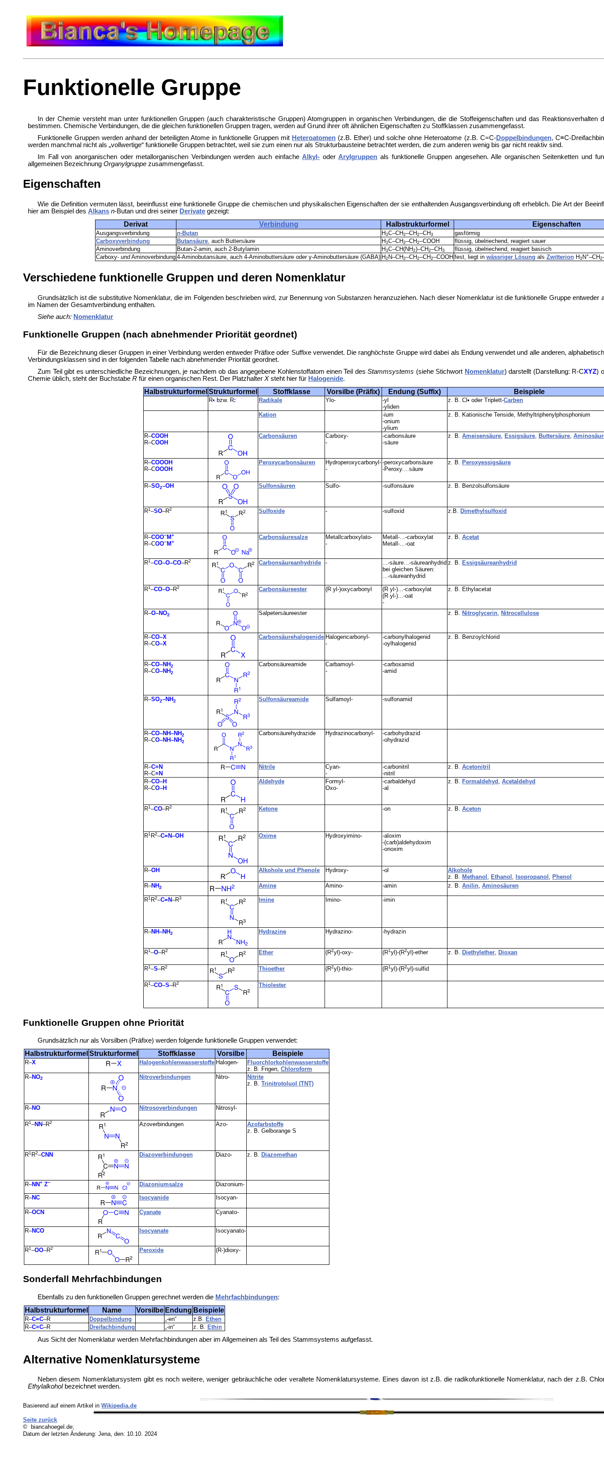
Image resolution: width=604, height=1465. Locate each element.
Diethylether (478, 952)
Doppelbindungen (523, 137)
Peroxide (151, 1250)
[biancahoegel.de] (155, 44)
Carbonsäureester (283, 589)
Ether (266, 952)
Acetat (470, 537)
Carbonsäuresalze (283, 537)
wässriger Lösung (510, 257)
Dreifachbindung (112, 1327)
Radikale (270, 400)
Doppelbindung (110, 1319)
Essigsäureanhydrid (489, 562)
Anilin (470, 885)
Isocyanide (154, 1197)
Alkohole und (278, 870)
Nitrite (255, 1077)
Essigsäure (520, 436)
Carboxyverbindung (123, 241)
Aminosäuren (500, 885)
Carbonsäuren (278, 436)
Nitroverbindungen (165, 1077)
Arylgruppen (357, 156)
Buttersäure (554, 436)
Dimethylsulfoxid (483, 511)
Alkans (98, 211)
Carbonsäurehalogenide (291, 637)
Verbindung (278, 224)
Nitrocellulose (520, 613)
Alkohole (460, 870)
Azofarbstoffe (265, 1124)
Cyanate (150, 1212)
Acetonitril (476, 766)
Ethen (214, 1319)
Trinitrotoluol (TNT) (287, 1083)
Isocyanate (153, 1230)
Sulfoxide (272, 511)
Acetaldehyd (518, 781)
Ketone (268, 808)
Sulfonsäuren (277, 485)
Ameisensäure (481, 436)
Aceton (471, 808)
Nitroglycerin (479, 613)
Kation (267, 414)
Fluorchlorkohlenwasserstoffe (288, 1062)
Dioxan (507, 952)
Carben (513, 400)
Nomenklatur (93, 316)
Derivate (192, 211)
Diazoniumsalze (161, 1184)
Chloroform (296, 1069)
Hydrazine (272, 931)
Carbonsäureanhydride (290, 562)
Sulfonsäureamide (284, 699)
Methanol (474, 876)
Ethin (214, 1327)
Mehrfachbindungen (246, 1297)
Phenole (308, 870)
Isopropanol (532, 876)
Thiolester (272, 985)
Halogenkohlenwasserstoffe (176, 1062)
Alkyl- (311, 156)
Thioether (272, 968)
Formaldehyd (480, 781)
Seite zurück (40, 1419)
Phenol (562, 876)
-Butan (187, 233)
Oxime (267, 835)
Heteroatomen (314, 137)
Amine (267, 885)
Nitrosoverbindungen (168, 1107)
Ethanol (501, 876)
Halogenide (325, 378)
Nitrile (267, 766)
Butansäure (192, 241)
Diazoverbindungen (166, 1154)
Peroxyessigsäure (486, 462)
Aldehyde (271, 781)
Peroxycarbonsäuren (287, 462)
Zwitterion (560, 257)
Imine (266, 899)
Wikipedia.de (119, 1405)
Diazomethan (279, 1154)
